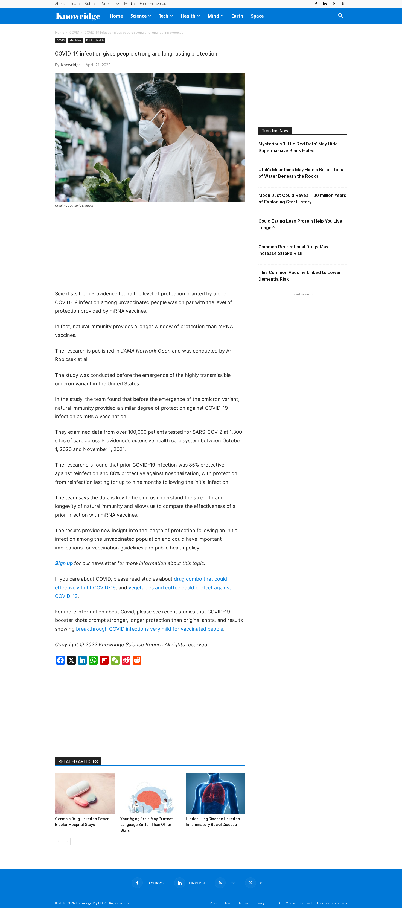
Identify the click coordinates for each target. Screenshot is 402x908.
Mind (213, 16)
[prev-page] (58, 841)
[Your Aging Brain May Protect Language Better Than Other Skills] (150, 793)
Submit (91, 3)
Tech (163, 16)
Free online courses (157, 3)
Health (188, 16)
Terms (243, 903)
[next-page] (67, 841)
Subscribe (110, 3)
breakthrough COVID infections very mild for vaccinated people (149, 629)
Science (138, 16)
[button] (340, 16)
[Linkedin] (325, 4)
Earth (237, 16)
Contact (306, 903)
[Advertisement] (150, 249)
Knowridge (71, 64)
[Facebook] (316, 4)
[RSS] (334, 4)
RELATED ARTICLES (78, 761)
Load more (301, 294)
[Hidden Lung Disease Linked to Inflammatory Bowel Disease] (215, 793)
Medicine (75, 40)
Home (116, 16)
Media (129, 3)
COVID (74, 32)
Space (257, 16)
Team (75, 3)
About (60, 3)
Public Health (95, 40)
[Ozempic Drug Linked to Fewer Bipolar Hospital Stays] (85, 793)
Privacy (259, 903)
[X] (343, 4)
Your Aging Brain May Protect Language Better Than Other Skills (146, 825)
